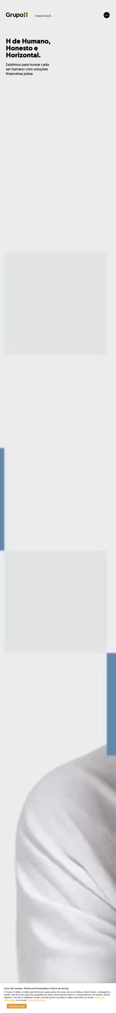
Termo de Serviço (36, 1000)
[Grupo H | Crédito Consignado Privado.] (17, 15)
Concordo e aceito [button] (17, 1006)
